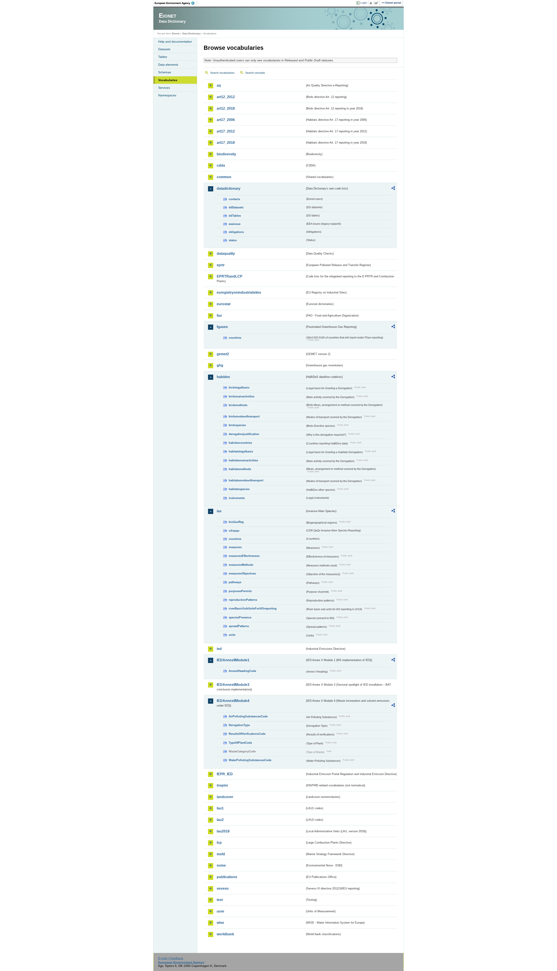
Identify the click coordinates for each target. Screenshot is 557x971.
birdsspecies (237, 425)
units (232, 634)
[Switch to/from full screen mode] (377, 3)
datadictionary (228, 188)
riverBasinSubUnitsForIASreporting (253, 608)
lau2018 (223, 831)
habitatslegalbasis (241, 451)
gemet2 (223, 354)
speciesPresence (240, 617)
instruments (237, 498)
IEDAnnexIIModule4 (233, 701)
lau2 (220, 820)
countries (235, 337)
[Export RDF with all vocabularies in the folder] (393, 188)
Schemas (164, 72)
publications (227, 877)
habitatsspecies (239, 489)
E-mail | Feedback (170, 958)
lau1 (220, 808)
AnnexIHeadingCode (242, 671)
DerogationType (239, 725)
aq (219, 85)
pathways (235, 582)
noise (221, 865)
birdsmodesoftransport (244, 416)
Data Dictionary (191, 33)
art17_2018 (226, 142)
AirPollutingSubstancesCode (248, 716)
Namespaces (167, 95)
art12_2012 (226, 97)
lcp (219, 842)
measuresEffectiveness (244, 555)
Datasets (164, 49)
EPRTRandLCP (229, 276)
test (220, 900)
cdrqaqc (234, 530)
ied (219, 649)
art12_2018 (226, 108)
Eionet (175, 33)
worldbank (225, 934)
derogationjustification (244, 434)
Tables (162, 57)
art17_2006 (226, 120)
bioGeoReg (236, 522)
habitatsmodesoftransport (246, 480)
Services (164, 87)
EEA (176, 3)
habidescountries (240, 442)
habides (223, 377)
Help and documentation (175, 41)
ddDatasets (236, 207)
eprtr (221, 265)
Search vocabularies (222, 73)
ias (219, 511)
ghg (220, 365)
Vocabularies (167, 80)
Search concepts (255, 73)
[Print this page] (371, 3)
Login (363, 3)
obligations (236, 232)
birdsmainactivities (241, 396)
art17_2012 (226, 131)
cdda (221, 165)
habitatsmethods (240, 469)
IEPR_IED (225, 774)
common (224, 177)
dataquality (226, 253)
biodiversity (226, 154)
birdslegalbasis (239, 387)
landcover (225, 797)
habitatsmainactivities (243, 460)
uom (220, 911)
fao (219, 315)
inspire (222, 785)
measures (235, 547)
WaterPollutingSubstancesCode (250, 760)
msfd (221, 854)
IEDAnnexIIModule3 (233, 684)
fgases (222, 327)
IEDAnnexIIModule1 (233, 660)
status (233, 240)
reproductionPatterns (243, 599)
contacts (234, 199)
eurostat (223, 304)
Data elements (168, 64)
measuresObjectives (242, 573)
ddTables (235, 215)
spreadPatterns (239, 626)
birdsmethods (238, 405)
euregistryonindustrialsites (239, 292)
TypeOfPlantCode (240, 742)
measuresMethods (241, 564)
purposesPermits (240, 591)
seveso (223, 888)
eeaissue (234, 224)
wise (220, 922)
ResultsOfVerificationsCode (247, 733)
